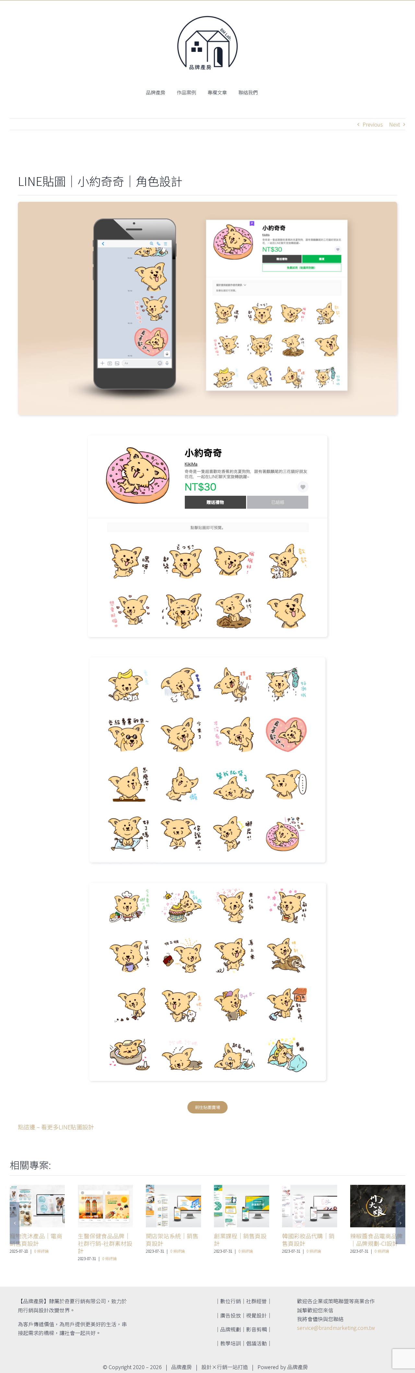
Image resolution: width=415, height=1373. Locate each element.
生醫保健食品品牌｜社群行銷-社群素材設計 (105, 1243)
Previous (372, 124)
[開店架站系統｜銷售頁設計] (173, 1206)
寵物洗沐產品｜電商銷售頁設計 (36, 1239)
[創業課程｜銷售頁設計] (241, 1206)
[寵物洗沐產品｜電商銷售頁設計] (37, 1206)
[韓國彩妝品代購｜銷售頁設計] (309, 1206)
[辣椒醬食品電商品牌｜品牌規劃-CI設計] (377, 1206)
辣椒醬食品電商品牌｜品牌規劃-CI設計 (376, 1239)
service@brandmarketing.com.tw (336, 1327)
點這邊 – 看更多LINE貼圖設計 (56, 1127)
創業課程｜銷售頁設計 (240, 1239)
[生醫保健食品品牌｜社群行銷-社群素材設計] (105, 1206)
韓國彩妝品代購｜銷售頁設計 (308, 1239)
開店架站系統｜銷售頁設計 (172, 1239)
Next (394, 124)
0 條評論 (41, 1251)
